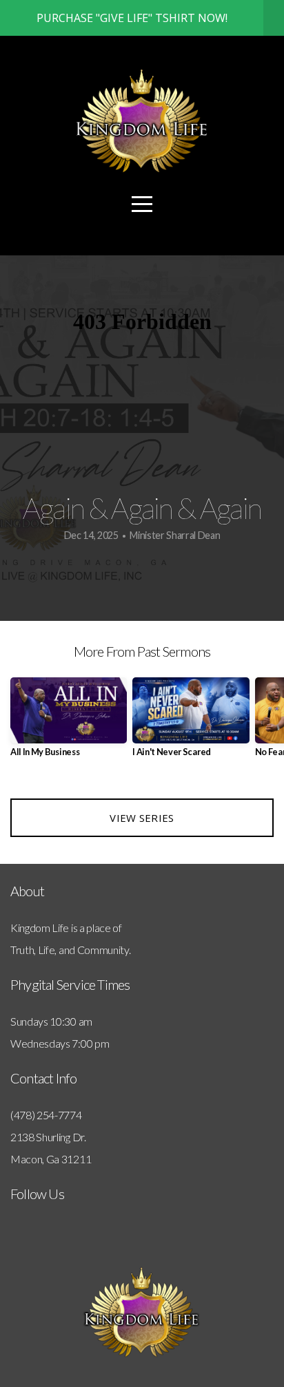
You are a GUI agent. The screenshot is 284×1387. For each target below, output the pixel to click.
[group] (68, 722)
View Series (142, 818)
